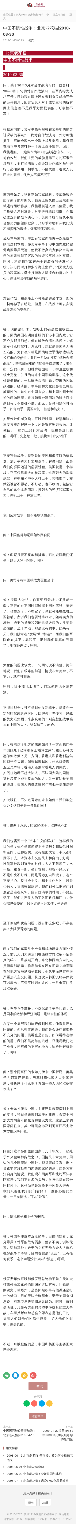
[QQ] (15, 1375)
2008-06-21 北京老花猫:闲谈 (26, 1467)
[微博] (33, 1375)
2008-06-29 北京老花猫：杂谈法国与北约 (34, 1473)
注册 (45, 1502)
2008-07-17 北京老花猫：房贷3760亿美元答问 (37, 1480)
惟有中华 (37, 1416)
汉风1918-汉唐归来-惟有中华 (38, 5)
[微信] (6, 1375)
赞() (30, 40)
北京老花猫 (59, 14)
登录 (31, 1502)
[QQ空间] (24, 1375)
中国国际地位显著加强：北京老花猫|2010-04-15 (19, 1432)
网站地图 (64, 1514)
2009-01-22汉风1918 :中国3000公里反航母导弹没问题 (57, 1434)
